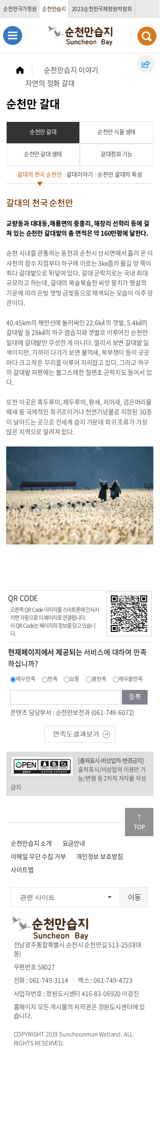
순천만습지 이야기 (71, 69)
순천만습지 (54, 9)
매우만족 (25, 679)
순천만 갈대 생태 (43, 153)
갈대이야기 (79, 174)
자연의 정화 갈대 (50, 83)
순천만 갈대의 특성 (120, 174)
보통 (74, 679)
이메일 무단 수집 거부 (38, 856)
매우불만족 (131, 679)
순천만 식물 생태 (117, 131)
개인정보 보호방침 (99, 856)
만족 (53, 679)
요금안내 (73, 842)
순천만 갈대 (43, 131)
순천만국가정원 (20, 9)
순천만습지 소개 (31, 842)
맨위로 (139, 822)
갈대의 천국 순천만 (39, 174)
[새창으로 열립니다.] (79, 733)
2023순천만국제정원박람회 (102, 9)
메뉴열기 (12, 35)
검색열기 (146, 36)
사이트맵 (22, 869)
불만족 (99, 679)
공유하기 (146, 64)
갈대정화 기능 (117, 153)
